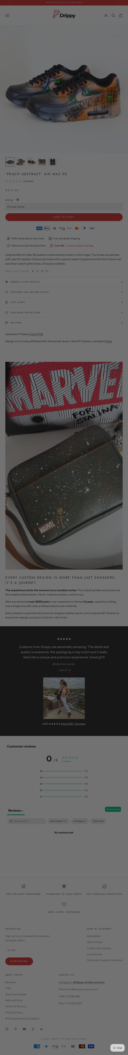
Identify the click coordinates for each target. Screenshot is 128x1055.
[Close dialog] (97, 466)
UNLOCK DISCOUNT (64, 568)
